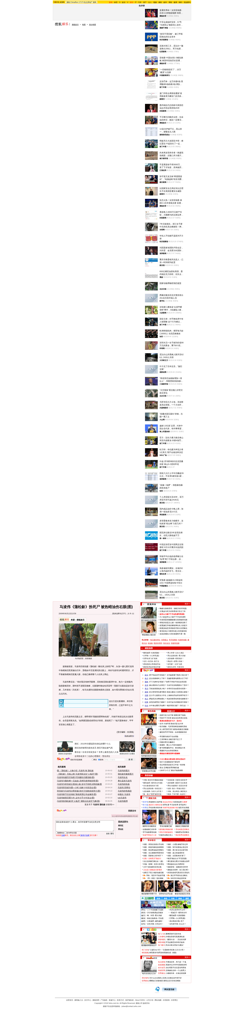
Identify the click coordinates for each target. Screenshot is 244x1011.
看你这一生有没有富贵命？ (86, 752)
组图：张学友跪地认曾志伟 (177, 847)
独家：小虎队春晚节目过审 (177, 844)
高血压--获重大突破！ (175, 661)
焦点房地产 (88, 2)
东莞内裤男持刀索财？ (157, 702)
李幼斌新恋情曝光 (182, 829)
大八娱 (162, 617)
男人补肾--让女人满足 (175, 653)
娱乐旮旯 (161, 968)
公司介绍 (149, 1000)
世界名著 (166, 805)
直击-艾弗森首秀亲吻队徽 (169, 768)
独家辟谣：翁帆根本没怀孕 (177, 867)
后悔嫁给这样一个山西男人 (176, 970)
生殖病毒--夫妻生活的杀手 (177, 780)
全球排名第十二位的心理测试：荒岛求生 (92, 756)
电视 (84, 25)
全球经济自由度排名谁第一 (177, 689)
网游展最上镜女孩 (149, 635)
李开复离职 (173, 640)
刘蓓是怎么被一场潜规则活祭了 (175, 623)
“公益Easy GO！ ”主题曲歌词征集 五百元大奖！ (167, 950)
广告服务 (104, 1000)
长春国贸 (163, 620)
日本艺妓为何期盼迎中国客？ (178, 702)
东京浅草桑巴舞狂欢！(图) (153, 861)
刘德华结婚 (175, 643)
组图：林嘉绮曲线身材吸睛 (153, 847)
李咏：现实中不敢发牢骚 (155, 875)
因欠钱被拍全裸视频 (148, 620)
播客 (160, 2)
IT (135, 2)
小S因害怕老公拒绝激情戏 (177, 631)
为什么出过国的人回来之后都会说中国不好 (165, 978)
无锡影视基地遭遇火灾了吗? (177, 678)
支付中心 (87, 1000)
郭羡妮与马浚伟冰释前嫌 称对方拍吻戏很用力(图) (79, 791)
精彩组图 (161, 942)
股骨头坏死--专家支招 (175, 667)
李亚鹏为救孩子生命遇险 (169, 737)
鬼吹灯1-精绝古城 (155, 805)
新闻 (146, 692)
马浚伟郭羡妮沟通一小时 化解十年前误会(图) (77, 787)
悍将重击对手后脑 (149, 771)
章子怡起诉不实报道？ (157, 675)
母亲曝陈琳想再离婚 (148, 756)
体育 (115, 2)
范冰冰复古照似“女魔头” (175, 945)
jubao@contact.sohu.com (131, 1006)
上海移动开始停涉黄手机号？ (178, 695)
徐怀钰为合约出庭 (166, 894)
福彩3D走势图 (183, 808)
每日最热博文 (155, 640)
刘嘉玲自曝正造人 (166, 835)
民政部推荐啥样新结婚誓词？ (178, 699)
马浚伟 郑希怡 (124, 787)
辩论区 (120, 829)
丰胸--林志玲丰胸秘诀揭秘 (153, 780)
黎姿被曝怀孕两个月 (149, 894)
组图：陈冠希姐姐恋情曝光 (153, 850)
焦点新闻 (161, 962)
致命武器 (174, 724)
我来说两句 (117, 614)
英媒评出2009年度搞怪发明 (176, 965)
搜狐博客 (151, 604)
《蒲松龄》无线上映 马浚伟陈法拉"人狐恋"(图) (77, 774)
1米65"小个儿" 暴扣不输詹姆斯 (171, 770)
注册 (63, 835)
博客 (170, 2)
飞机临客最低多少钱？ (157, 689)
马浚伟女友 (123, 777)
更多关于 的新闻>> (99, 804)
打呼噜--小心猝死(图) (151, 656)
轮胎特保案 (182, 640)
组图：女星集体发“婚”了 (176, 856)
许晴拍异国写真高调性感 (175, 937)
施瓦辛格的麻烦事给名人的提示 (175, 625)
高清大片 (171, 711)
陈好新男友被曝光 (182, 835)
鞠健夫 (162, 608)
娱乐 (123, 2)
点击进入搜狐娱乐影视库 (152, 870)
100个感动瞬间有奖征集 (152, 867)
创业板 (150, 643)
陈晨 (161, 628)
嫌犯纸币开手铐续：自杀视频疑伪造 (173, 732)
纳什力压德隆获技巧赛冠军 (170, 762)
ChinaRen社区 (151, 957)
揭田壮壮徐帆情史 (149, 826)
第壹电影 (161, 939)
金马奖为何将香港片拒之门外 (175, 611)
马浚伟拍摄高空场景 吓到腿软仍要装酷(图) (76, 777)
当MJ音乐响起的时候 (178, 878)
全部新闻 (166, 1000)
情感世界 (161, 970)
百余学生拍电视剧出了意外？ (178, 685)
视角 (146, 682)
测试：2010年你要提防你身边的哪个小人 (93, 744)
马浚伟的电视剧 (125, 791)
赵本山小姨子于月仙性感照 (175, 617)
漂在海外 (145, 978)
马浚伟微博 (123, 801)
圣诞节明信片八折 (149, 835)
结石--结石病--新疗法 (151, 661)
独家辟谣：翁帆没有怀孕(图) (176, 608)
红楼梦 (184, 802)
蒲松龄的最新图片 (126, 774)
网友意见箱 (169, 989)
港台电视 (92, 25)
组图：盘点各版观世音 (175, 853)
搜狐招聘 (95, 1000)
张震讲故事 (177, 802)
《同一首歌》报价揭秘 (154, 878)
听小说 (145, 805)
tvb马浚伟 (122, 798)
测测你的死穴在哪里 (127, 754)
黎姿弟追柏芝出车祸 (182, 894)
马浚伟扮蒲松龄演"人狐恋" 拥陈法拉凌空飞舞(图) (78, 801)
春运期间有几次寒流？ (157, 685)
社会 (146, 706)
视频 (155, 2)
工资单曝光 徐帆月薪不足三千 (171, 739)
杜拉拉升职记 (168, 802)
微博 (175, 2)
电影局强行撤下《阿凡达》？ (178, 706)
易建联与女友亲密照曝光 (169, 751)
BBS (180, 2)
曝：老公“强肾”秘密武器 (152, 794)
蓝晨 (161, 625)
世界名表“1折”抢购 (150, 658)
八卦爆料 (161, 937)
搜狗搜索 (63, 759)
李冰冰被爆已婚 (166, 826)
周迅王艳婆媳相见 (166, 832)
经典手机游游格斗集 (170, 808)
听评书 (145, 802)
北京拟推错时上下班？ (157, 678)
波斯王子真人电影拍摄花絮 (153, 873)
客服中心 (112, 1000)
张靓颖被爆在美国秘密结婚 (177, 620)
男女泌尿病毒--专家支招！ (153, 789)
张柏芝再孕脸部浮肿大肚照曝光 (175, 628)
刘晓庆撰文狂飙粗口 (167, 742)
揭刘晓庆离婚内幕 (166, 829)
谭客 (161, 623)
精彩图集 (145, 953)
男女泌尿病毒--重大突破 (176, 656)
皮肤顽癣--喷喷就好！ (175, 658)
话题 (146, 695)
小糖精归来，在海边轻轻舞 (176, 973)
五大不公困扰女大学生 (157, 695)
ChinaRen (74, 2)
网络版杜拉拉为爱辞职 (175, 864)
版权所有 (146, 1003)
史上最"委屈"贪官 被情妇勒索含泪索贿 (174, 729)
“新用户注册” (85, 835)
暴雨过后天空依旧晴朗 (171, 981)
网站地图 (158, 1000)
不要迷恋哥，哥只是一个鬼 (176, 962)
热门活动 (145, 950)
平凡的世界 (174, 805)
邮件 (165, 2)
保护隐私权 (129, 1000)
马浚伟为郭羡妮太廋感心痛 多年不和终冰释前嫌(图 (79, 784)
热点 (146, 699)
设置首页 (69, 1000)
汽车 (139, 2)
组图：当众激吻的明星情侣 (153, 853)
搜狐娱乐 (75, 25)
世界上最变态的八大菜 (108, 752)
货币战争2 (182, 805)
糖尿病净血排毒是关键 (151, 667)
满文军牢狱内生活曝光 (178, 875)
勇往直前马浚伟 (125, 781)
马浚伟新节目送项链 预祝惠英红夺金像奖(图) (77, 794)
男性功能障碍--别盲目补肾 (177, 786)
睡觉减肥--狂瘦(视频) (151, 653)
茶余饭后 (152, 840)
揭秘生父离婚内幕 (182, 826)
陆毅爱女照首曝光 (182, 832)
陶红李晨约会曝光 (149, 742)
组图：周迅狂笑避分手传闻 (153, 844)
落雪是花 (163, 631)
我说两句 (187, 2)
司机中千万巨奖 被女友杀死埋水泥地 (173, 718)
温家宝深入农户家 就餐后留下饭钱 (173, 715)
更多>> (187, 604)
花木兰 (179, 721)
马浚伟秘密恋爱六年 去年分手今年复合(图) (76, 798)
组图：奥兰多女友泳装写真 (177, 850)
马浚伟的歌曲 (124, 784)
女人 (150, 2)
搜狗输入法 (78, 1000)
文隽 (161, 611)
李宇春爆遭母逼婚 (149, 832)
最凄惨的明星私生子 (149, 945)
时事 (146, 702)
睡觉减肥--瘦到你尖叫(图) (153, 783)
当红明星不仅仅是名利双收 (176, 968)
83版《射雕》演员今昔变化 (153, 864)
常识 (146, 689)
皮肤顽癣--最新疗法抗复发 (177, 783)
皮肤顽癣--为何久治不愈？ (153, 791)
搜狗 (94, 2)
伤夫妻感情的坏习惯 (151, 786)
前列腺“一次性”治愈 (174, 664)
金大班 (180, 724)
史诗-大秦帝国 (165, 724)
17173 (81, 2)
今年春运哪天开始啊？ (157, 706)
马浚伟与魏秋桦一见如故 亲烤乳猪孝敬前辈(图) (78, 781)
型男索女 (161, 973)
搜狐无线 (152, 798)
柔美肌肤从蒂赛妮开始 (151, 664)
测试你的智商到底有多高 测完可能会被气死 (94, 748)
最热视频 (152, 711)
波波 (161, 634)
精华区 (120, 825)
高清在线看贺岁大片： (168, 721)
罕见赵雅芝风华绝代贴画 (175, 942)
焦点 (146, 678)
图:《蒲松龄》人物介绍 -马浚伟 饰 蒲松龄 (75, 770)
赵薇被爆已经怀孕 (149, 829)
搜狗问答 (148, 670)
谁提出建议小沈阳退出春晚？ (178, 692)
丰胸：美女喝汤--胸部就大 (177, 791)
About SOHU (140, 1000)
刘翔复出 (164, 640)
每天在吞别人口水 (149, 974)
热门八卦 (161, 934)
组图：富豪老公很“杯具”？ (153, 856)
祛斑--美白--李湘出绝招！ (177, 789)
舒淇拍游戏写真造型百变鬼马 (178, 873)
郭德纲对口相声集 (155, 802)
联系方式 (120, 1000)
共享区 (145, 808)
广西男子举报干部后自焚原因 (176, 682)
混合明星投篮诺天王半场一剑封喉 (172, 765)
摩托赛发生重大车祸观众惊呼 (178, 861)
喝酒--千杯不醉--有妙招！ (177, 794)
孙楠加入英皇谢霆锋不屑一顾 (175, 634)
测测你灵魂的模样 (65, 754)
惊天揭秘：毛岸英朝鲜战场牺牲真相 (173, 726)
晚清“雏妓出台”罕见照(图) (177, 858)
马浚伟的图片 (124, 770)
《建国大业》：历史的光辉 (176, 939)
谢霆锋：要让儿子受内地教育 (171, 745)
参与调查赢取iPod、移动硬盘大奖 (172, 748)
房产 (145, 2)
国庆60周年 (158, 643)
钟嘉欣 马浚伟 (124, 794)
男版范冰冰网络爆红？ (157, 699)
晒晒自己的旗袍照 (156, 981)
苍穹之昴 (148, 727)
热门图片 (161, 945)
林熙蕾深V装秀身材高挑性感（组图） (163, 953)
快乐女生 (166, 643)
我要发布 (132, 811)
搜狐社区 (151, 929)
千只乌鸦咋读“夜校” (156, 682)
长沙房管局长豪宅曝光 (157, 692)
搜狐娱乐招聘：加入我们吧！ (178, 870)
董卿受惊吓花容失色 (173, 934)
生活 (146, 685)
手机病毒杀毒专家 (155, 808)
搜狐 (68, 2)
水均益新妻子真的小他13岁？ (178, 675)
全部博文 (174, 1000)
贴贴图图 (161, 965)
